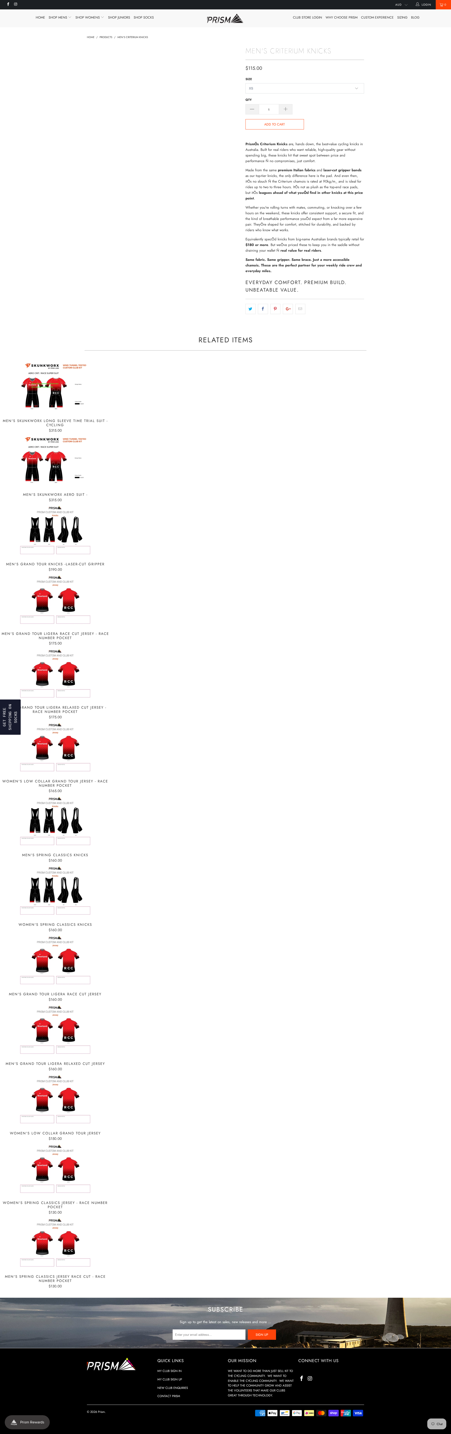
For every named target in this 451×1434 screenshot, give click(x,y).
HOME (40, 17)
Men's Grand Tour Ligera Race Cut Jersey (55, 960)
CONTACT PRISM (168, 1396)
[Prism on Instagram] (15, 5)
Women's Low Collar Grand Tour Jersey (55, 1099)
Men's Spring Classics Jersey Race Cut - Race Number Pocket (55, 1243)
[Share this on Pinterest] (275, 309)
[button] (10, 717)
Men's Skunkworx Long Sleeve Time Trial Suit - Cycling (55, 387)
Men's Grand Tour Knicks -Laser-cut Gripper (55, 530)
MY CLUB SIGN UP (169, 1379)
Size (248, 79)
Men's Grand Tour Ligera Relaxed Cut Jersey (55, 1030)
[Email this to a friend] (300, 309)
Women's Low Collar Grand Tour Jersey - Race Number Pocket (55, 747)
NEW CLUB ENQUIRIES (172, 1388)
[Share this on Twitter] (250, 309)
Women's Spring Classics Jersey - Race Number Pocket (55, 1169)
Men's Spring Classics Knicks (55, 821)
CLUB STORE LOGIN (307, 17)
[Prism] (225, 18)
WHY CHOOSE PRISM (342, 17)
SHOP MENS (58, 17)
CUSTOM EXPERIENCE (377, 17)
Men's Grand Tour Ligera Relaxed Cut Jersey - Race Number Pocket (55, 674)
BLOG (415, 17)
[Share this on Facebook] (263, 309)
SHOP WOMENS (88, 17)
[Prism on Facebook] (8, 5)
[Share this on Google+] (288, 309)
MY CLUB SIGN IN (169, 1371)
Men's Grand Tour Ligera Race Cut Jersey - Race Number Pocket (55, 600)
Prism (101, 1412)
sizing (402, 17)
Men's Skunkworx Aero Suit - (55, 461)
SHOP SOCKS (144, 17)
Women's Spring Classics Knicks (55, 891)
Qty (248, 100)
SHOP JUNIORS (119, 17)
